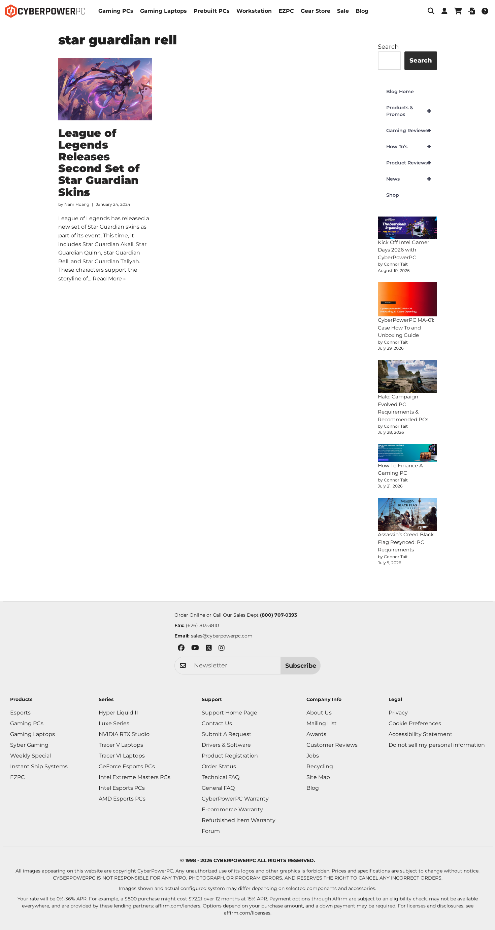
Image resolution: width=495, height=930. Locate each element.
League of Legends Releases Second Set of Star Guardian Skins (99, 162)
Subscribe (300, 665)
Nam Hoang (76, 204)
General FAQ (218, 788)
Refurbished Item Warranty (238, 820)
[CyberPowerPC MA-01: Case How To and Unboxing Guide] (407, 299)
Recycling (319, 766)
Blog (362, 11)
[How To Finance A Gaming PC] (407, 453)
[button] (431, 11)
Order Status (219, 766)
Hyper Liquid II (118, 712)
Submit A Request (227, 734)
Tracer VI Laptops (122, 755)
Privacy (398, 712)
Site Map (318, 777)
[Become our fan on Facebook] (181, 649)
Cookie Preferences (415, 723)
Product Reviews (408, 163)
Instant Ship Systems (39, 766)
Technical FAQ (220, 777)
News (408, 179)
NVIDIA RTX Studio (124, 734)
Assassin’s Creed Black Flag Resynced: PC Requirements (406, 542)
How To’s (408, 147)
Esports (20, 712)
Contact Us (217, 723)
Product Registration (230, 755)
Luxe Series (114, 723)
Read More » (109, 278)
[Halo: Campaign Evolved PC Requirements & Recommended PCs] (407, 376)
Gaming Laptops (163, 11)
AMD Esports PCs (122, 799)
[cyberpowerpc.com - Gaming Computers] (45, 11)
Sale (343, 11)
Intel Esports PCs (122, 788)
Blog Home (400, 91)
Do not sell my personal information (437, 745)
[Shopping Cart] (458, 11)
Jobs (312, 755)
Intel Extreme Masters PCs (134, 777)
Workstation (254, 11)
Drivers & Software (226, 745)
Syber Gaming (29, 745)
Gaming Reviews (408, 130)
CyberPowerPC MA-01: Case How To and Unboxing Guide (406, 327)
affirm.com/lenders (177, 906)
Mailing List (321, 723)
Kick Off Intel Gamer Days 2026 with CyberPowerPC (403, 250)
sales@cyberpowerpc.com (222, 636)
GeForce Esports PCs (127, 766)
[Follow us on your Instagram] (222, 649)
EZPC (286, 11)
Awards (316, 734)
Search (388, 46)
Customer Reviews (332, 745)
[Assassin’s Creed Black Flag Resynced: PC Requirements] (407, 514)
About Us (319, 712)
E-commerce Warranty (232, 809)
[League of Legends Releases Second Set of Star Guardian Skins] (105, 89)
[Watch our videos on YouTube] (195, 649)
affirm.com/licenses (247, 913)
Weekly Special (30, 755)
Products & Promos (408, 111)
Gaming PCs (115, 11)
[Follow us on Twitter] (209, 649)
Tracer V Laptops (121, 745)
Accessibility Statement (421, 734)
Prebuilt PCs (212, 11)
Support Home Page (229, 712)
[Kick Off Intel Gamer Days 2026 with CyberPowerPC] (407, 228)
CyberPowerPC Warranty (235, 799)
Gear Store (315, 11)
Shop (392, 195)
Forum (211, 831)
